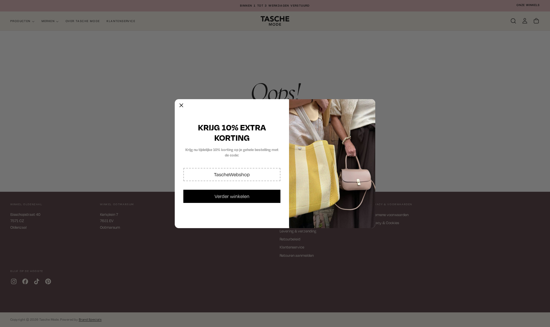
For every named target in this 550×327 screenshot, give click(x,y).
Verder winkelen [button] (232, 196)
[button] (231, 174)
